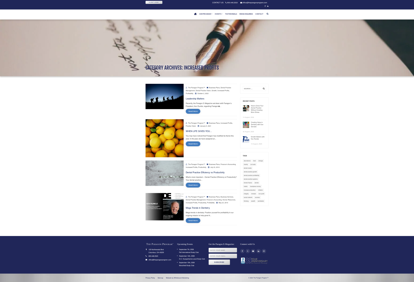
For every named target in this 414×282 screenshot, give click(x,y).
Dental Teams (248, 183)
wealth (253, 201)
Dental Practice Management (196, 200)
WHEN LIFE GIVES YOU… (199, 131)
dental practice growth (250, 172)
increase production (250, 190)
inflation (260, 190)
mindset (253, 194)
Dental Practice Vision (203, 90)
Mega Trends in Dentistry (198, 207)
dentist (257, 183)
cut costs (253, 164)
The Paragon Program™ (196, 87)
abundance (247, 161)
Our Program (205, 14)
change (260, 161)
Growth (214, 90)
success (257, 197)
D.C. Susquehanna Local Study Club (192, 257)
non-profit (261, 194)
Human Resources (229, 200)
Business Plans (214, 87)
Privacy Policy (150, 278)
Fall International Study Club (189, 250)
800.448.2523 (232, 2)
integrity (246, 194)
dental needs (248, 168)
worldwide (261, 201)
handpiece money (255, 186)
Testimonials (231, 14)
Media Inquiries (246, 14)
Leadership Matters (195, 98)
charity (246, 164)
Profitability (189, 93)
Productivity (202, 167)
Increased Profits (223, 90)
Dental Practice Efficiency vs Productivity (205, 172)
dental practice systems (251, 179)
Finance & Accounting (228, 164)
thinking (246, 201)
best (254, 161)
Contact (259, 14)
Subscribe (219, 262)
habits (245, 186)
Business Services (227, 197)
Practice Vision (191, 126)
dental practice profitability (251, 175)
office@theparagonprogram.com (254, 2)
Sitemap (160, 278)
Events (218, 14)
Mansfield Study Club (187, 263)
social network (248, 197)
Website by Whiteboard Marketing (177, 278)
